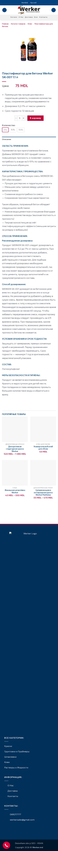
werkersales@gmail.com (22, 819)
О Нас (21, 17)
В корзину (35, 118)
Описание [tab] (6, 139)
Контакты (43, 17)
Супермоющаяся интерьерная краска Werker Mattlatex (43, 492)
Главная (5, 24)
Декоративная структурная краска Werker (15, 448)
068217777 (15, 814)
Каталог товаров (18, 24)
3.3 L (13, 129)
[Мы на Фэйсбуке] (6, 827)
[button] (4, 10)
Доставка (29, 17)
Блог (36, 17)
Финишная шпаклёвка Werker (15, 491)
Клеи (30, 24)
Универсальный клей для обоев (43, 447)
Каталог (14, 17)
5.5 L (21, 129)
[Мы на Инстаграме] (9, 827)
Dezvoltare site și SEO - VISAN (29, 843)
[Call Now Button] (6, 845)
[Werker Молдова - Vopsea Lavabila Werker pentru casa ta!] (29, 10)
